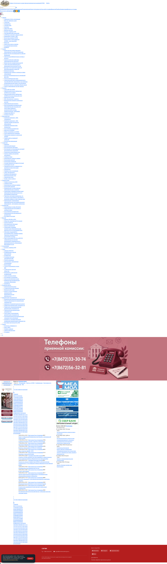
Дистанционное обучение (11, 147)
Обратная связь (8, 28)
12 (16, 396)
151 (25, 422)
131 (18, 419)
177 (14, 389)
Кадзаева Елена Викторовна (35, 455)
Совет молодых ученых (10, 275)
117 (21, 416)
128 (26, 418)
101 (19, 413)
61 (18, 405)
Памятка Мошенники (9, 330)
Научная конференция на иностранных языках (31, 444)
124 (19, 418)
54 (19, 403)
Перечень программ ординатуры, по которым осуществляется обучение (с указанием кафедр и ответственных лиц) (14, 197)
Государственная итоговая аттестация (14, 163)
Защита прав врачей (9, 225)
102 (21, 413)
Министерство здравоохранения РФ (13, 63)
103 (23, 413)
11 (15, 396)
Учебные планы (8, 157)
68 (17, 407)
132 (19, 419)
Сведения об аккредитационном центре (14, 304)
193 (14, 432)
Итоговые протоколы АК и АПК (12, 322)
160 (26, 424)
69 (18, 407)
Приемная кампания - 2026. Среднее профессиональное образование (11, 122)
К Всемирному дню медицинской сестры (29, 468)
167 (25, 425)
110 (23, 414)
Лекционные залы (8, 177)
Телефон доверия (8, 329)
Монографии (7, 265)
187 (18, 430)
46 (19, 402)
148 (19, 422)
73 (13, 408)
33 (13, 400)
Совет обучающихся (9, 172)
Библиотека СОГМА (9, 97)
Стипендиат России (9, 164)
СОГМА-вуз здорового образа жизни (13, 35)
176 (26, 427)
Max (95, 554)
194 (16, 432)
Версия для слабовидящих (7, 11)
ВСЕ (23, 384)
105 (14, 414)
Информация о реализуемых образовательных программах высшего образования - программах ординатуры (14, 202)
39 (21, 400)
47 (21, 402)
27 (16, 399)
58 (15, 405)
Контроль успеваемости (10, 326)
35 (16, 400)
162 (16, 425)
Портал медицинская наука (11, 78)
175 (25, 427)
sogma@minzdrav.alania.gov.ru (62, 551)
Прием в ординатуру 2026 (10, 182)
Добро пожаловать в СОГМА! (11, 132)
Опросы (43, 9)
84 (17, 410)
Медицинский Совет (9, 290)
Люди (1, 9)
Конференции (39, 383)
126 (23, 418)
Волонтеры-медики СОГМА (11, 38)
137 (14, 421)
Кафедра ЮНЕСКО (9, 250)
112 (26, 414)
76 (17, 408)
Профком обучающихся (10, 174)
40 (22, 400)
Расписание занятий (9, 160)
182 (23, 389)
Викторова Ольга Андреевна (35, 435)
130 (16, 419)
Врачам (4, 218)
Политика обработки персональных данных (101, 559)
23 (21, 397)
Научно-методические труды (11, 279)
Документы (7, 283)
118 (23, 416)
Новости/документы (35, 9)
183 (25, 389)
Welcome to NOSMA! (9, 130)
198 (23, 432)
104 (25, 413)
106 (16, 414)
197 (21, 432)
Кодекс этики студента (10, 178)
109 (21, 414)
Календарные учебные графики (12, 158)
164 (19, 425)
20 (17, 397)
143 (25, 421)
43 (16, 402)
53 (18, 403)
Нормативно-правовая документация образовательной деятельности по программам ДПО (13, 229)
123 (18, 418)
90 (15, 411)
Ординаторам (5, 180)
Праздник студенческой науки (26, 454)
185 (14, 430)
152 (26, 422)
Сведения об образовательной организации (7, 383)
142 (23, 421)
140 (19, 421)
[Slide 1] (82, 378)
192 (26, 430)
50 (15, 403)
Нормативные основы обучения (12, 207)
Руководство (7, 24)
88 (22, 410)
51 (16, 403)
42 (15, 402)
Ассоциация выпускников (10, 45)
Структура (6, 22)
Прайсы (58, 9)
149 (21, 422)
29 (18, 399)
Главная (4, 17)
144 (26, 421)
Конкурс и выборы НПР (10, 31)
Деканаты (6, 144)
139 (18, 421)
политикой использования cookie (10, 559)
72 (22, 407)
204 (19, 433)
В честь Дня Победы (24, 471)
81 (13, 410)
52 (17, 403)
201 (14, 433)
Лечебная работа (6, 285)
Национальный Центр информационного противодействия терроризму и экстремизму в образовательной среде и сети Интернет (15, 81)
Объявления (22, 383)
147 (18, 422)
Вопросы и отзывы (72, 9)
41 (13, 402)
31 (21, 399)
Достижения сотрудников (10, 277)
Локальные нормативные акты (12, 152)
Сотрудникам (5, 246)
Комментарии (63, 9)
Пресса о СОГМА (30, 383)
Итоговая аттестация (9, 216)
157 (21, 424)
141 (21, 421)
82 (15, 410)
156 (19, 424)
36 (17, 400)
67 (16, 407)
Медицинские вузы (9, 71)
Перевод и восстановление (11, 171)
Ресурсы (4, 88)
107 (18, 414)
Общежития (7, 169)
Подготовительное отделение (12, 133)
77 (18, 408)
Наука (3, 249)
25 (13, 399)
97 (13, 413)
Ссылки (4, 49)
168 (26, 425)
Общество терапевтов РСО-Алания (13, 221)
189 (21, 430)
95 (21, 411)
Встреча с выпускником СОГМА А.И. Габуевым (30, 448)
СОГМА (43, 3)
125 (21, 418)
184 (26, 389)
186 (16, 430)
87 (21, 410)
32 (22, 399)
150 (23, 422)
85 (18, 410)
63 (21, 405)
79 (21, 408)
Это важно (7, 332)
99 (16, 413)
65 (13, 407)
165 (21, 425)
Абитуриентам (6, 116)
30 (19, 399)
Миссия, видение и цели (10, 20)
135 (25, 419)
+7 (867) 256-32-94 (47, 551)
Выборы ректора (8, 30)
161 (14, 425)
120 (26, 416)
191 (25, 430)
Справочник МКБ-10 (9, 113)
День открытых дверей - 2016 (26, 451)
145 (14, 422)
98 (15, 413)
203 (18, 433)
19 (16, 397)
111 (25, 414)
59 (16, 405)
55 (21, 403)
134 (23, 419)
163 (18, 425)
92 (17, 411)
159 (25, 424)
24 (22, 397)
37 (18, 400)
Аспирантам (5, 205)
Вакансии (53, 9)
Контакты (6, 27)
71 (21, 407)
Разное (4, 324)
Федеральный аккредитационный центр (14, 299)
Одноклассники (115, 550)
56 (22, 403)
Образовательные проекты (11, 103)
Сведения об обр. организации (12, 19)
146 (16, 422)
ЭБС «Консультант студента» (11, 99)
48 (22, 402)
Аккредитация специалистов (9, 297)
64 (22, 405)
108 (19, 414)
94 (19, 411)
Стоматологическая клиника (11, 288)
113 (14, 416)
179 (18, 389)
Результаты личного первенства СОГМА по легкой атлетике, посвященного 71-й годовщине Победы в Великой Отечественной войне (36, 463)
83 (16, 410)
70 (19, 407)
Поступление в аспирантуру (11, 128)
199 (25, 432)
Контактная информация (10, 141)
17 (13, 397)
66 (15, 407)
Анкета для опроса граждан (11, 44)
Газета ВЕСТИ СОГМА (9, 89)
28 (17, 399)
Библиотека (6, 9)
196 (19, 432)
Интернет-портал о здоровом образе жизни (15, 85)
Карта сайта (7, 327)
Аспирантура (7, 255)
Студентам (5, 142)
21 (18, 397)
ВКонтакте (96, 550)
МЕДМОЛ (6, 47)
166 (23, 425)
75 (16, 408)
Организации (18, 9)
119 (25, 416)
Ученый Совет (7, 25)
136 (26, 419)
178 (16, 389)
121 (14, 418)
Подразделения (26, 9)
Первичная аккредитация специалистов (14, 305)
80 (22, 408)
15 (20, 396)
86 (19, 410)
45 (18, 402)
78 (19, 408)
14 (19, 396)
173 (21, 427)
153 (14, 424)
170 (16, 427)
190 (23, 430)
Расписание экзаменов (10, 161)
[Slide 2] (85, 378)
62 (19, 405)
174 (23, 427)
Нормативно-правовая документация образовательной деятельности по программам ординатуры (13, 193)
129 (14, 419)
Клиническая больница (10, 286)
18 (15, 397)
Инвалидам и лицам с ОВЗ (11, 36)
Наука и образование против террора (14, 86)
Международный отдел (10, 175)
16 (21, 396)
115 (18, 416)
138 (16, 421)
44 (17, 402)
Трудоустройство (8, 222)
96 (22, 411)
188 (19, 430)
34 (15, 400)
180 (19, 389)
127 (25, 418)
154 (16, 424)
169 (14, 427)
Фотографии (48, 9)
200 (26, 432)
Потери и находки (8, 114)
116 (19, 416)
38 (19, 400)
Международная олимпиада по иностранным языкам (32, 484)
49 (13, 403)
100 (18, 413)
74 (15, 408)
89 (13, 411)
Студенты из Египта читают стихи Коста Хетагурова (32, 441)
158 (23, 424)
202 (16, 433)
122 (16, 418)
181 (21, 389)
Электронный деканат (9, 146)
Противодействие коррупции (11, 33)
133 (21, 419)
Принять (30, 558)
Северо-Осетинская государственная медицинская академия (25, 3)
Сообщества (12, 9)
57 (13, 405)
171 (18, 427)
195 (18, 432)
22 (19, 397)
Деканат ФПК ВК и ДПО (10, 219)
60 (17, 405)
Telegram (105, 550)
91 (16, 411)
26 (15, 399)
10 (14, 396)
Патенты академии (9, 260)
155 (18, 424)
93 (18, 411)
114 (16, 416)
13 (18, 396)
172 (19, 427)
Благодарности (47, 383)
